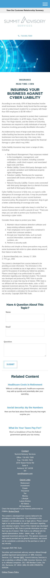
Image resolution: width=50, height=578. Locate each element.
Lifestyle (25, 498)
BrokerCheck (14, 511)
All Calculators (25, 506)
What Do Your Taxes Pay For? (25, 428)
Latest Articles (25, 501)
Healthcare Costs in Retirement (25, 384)
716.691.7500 (26, 36)
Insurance (25, 491)
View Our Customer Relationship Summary (25, 10)
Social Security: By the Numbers (25, 407)
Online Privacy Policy (10, 572)
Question (8, 342)
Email (8, 327)
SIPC (22, 557)
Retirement (25, 483)
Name (8, 312)
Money (25, 496)
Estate (25, 488)
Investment (25, 486)
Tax (25, 493)
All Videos (25, 504)
